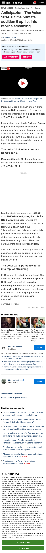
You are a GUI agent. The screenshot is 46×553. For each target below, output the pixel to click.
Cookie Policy (19, 537)
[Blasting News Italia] (14, 2)
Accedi (41, 3)
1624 (19, 483)
